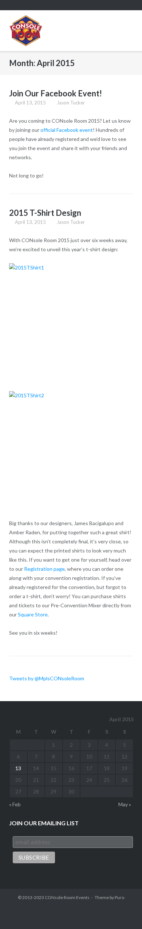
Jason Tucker (71, 103)
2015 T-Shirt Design (45, 213)
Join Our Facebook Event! (55, 93)
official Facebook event (66, 130)
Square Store (33, 614)
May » (124, 804)
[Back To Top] (123, 911)
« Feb (15, 804)
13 (18, 768)
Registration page (44, 569)
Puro (119, 897)
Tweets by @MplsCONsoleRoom (46, 678)
